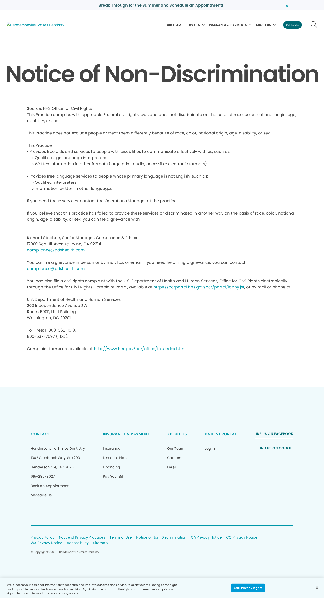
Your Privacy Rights (248, 588)
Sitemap (100, 543)
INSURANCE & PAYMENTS (228, 25)
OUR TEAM (173, 25)
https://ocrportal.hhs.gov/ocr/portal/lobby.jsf (198, 287)
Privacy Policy (42, 537)
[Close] (317, 587)
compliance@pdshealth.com (56, 250)
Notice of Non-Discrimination (161, 537)
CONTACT (40, 434)
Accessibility (78, 543)
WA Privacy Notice (46, 543)
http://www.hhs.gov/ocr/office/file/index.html (139, 348)
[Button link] (314, 25)
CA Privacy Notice (206, 537)
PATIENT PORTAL (220, 434)
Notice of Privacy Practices (82, 537)
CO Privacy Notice (241, 537)
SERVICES (193, 25)
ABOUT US (263, 25)
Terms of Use (121, 537)
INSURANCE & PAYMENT (126, 434)
